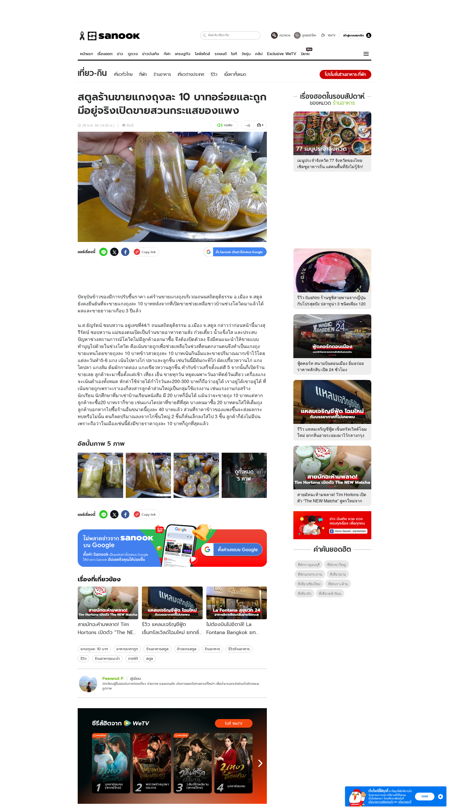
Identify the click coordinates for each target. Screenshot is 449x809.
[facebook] (125, 252)
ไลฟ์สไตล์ (202, 54)
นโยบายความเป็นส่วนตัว (380, 801)
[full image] (100, 475)
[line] (103, 252)
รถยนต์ (221, 54)
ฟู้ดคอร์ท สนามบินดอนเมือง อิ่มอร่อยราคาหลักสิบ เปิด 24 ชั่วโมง (330, 366)
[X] (114, 252)
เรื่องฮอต (105, 54)
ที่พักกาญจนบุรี (309, 564)
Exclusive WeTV (281, 54)
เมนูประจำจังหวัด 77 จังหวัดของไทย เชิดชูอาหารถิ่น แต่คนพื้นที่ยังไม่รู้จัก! (330, 163)
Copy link (149, 252)
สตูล (149, 658)
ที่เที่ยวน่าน (338, 574)
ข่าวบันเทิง (150, 54)
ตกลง (424, 796)
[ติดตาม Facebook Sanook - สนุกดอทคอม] (332, 524)
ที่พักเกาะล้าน (338, 583)
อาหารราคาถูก (127, 649)
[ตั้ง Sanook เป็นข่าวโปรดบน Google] (172, 545)
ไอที (234, 54)
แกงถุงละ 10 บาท (94, 649)
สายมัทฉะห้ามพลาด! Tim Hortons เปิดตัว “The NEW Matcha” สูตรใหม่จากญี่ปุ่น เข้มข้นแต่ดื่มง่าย (331, 500)
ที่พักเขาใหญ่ (336, 564)
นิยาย (305, 54)
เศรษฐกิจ (182, 54)
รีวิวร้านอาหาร (239, 649)
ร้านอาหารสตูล (157, 649)
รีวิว (84, 658)
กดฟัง (228, 125)
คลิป (259, 54)
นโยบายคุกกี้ (404, 801)
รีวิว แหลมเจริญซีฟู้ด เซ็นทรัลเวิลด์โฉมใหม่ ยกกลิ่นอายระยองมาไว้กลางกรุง (332, 432)
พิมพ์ (130, 125)
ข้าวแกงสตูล (186, 649)
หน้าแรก (86, 54)
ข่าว (120, 54)
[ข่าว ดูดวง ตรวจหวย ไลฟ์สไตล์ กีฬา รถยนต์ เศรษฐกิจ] (109, 36)
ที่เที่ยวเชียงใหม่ (309, 583)
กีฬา (167, 54)
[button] (204, 35)
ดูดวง (133, 54)
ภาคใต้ (133, 658)
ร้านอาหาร (212, 649)
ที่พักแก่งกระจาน (310, 574)
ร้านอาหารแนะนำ (107, 658)
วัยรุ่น (245, 54)
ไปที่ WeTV (233, 723)
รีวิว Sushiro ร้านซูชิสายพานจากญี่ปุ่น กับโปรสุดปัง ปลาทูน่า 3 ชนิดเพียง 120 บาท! (331, 303)
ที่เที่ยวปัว (304, 593)
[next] (260, 763)
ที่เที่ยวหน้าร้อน (330, 593)
